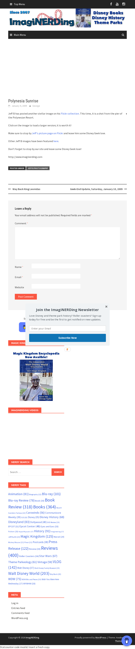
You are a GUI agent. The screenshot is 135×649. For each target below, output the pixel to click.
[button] (67, 309)
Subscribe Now (67, 338)
